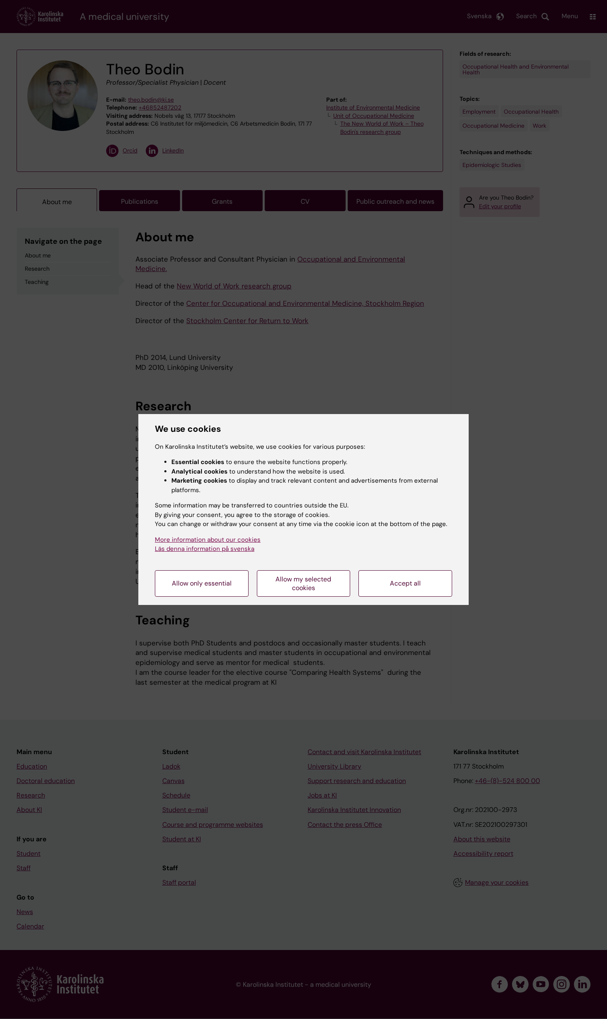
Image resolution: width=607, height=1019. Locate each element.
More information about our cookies (208, 540)
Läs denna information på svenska (204, 549)
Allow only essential (202, 583)
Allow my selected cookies (303, 583)
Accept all (405, 583)
